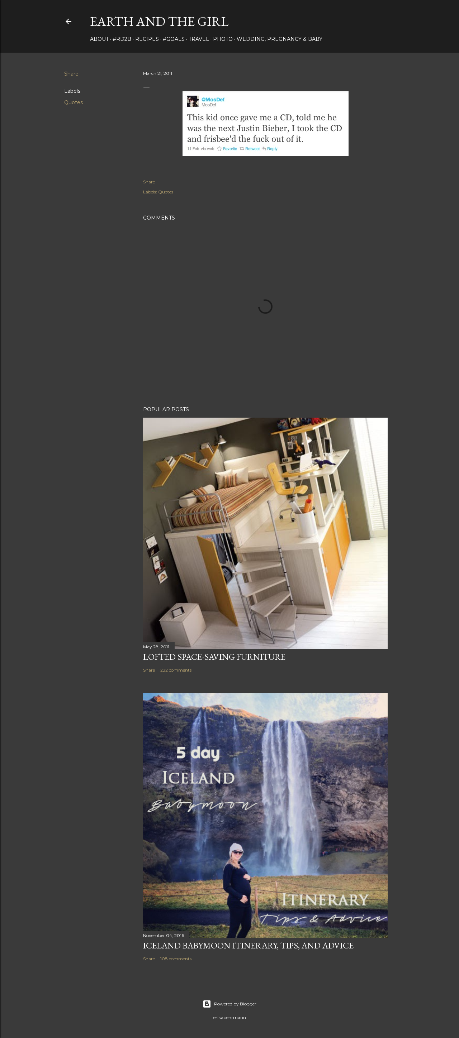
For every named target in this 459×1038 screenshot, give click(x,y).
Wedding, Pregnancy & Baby (279, 39)
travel (199, 39)
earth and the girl (159, 21)
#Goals (174, 39)
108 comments (175, 958)
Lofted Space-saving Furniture (214, 656)
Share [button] (71, 74)
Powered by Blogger (235, 1003)
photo (223, 39)
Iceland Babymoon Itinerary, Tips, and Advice (248, 945)
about (99, 39)
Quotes (73, 102)
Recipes (147, 39)
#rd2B (122, 39)
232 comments (175, 670)
